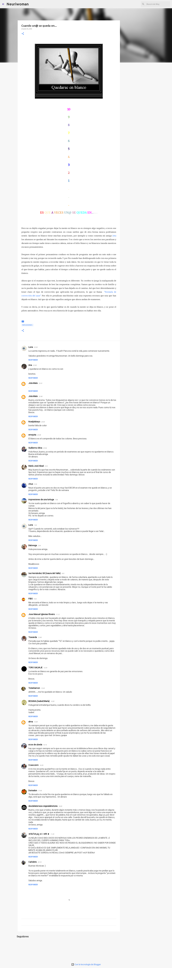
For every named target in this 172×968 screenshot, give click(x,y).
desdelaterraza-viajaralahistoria (42, 806)
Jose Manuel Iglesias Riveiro (41, 614)
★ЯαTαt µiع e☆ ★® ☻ (38, 834)
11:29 (52, 834)
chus (30, 484)
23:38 (39, 435)
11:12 (57, 614)
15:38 (35, 722)
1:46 (35, 525)
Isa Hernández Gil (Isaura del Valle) (44, 573)
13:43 (43, 688)
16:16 (45, 745)
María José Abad (36, 466)
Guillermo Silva (35, 448)
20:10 (39, 862)
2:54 (39, 545)
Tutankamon (34, 688)
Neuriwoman (18, 4)
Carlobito (32, 862)
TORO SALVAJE (35, 667)
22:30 (35, 365)
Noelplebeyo (34, 421)
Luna (30, 347)
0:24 (46, 466)
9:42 (35, 599)
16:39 (41, 765)
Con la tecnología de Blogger (87, 964)
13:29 (45, 668)
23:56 (45, 448)
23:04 (43, 422)
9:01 (63, 573)
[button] (22, 33)
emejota (32, 434)
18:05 (60, 806)
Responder (33, 360)
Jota (114, 236)
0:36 (35, 484)
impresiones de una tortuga (41, 499)
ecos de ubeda (35, 744)
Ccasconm (33, 765)
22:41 (40, 383)
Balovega (32, 545)
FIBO (30, 598)
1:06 (56, 500)
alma (30, 721)
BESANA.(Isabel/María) (39, 701)
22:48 (40, 396)
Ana (30, 365)
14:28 (52, 701)
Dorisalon (32, 790)
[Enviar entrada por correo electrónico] (22, 322)
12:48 (39, 637)
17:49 (40, 791)
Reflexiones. (27, 325)
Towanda (32, 637)
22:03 (35, 347)
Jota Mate (33, 383)
